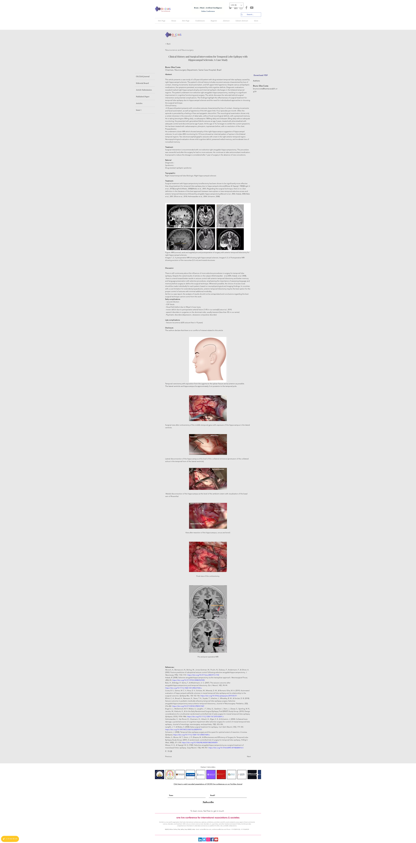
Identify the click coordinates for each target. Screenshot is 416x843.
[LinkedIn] (236, 8)
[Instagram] (241, 8)
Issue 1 (138, 110)
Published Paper (142, 97)
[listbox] (236, 5)
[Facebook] (246, 8)
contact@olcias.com (205, 829)
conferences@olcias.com (219, 829)
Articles (139, 103)
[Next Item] (257, 774)
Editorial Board (142, 83)
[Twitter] (230, 8)
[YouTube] (252, 8)
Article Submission (144, 90)
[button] (236, 5)
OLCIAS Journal (143, 76)
